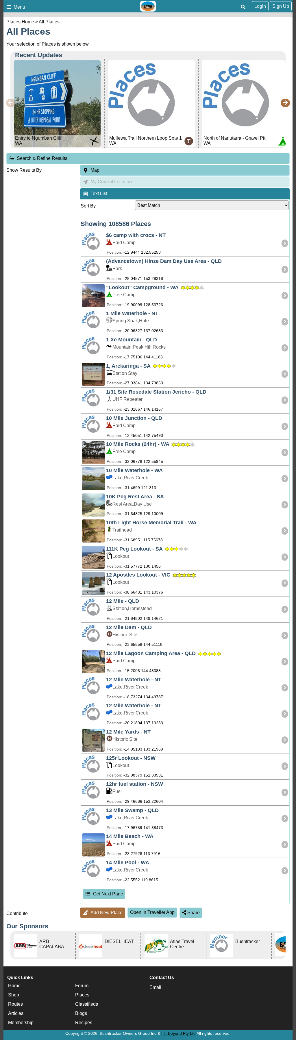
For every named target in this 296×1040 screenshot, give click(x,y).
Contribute (17, 913)
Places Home (20, 21)
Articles (15, 1013)
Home (14, 985)
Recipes (83, 1022)
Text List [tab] (98, 193)
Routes (15, 1004)
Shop (13, 995)
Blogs (81, 1013)
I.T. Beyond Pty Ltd (178, 1033)
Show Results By (24, 170)
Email (155, 987)
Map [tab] (94, 170)
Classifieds (86, 1004)
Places (82, 995)
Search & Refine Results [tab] (42, 158)
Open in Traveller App (152, 912)
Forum (81, 985)
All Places (49, 21)
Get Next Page (108, 893)
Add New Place (106, 912)
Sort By (88, 205)
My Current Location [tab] (111, 181)
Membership (21, 1022)
